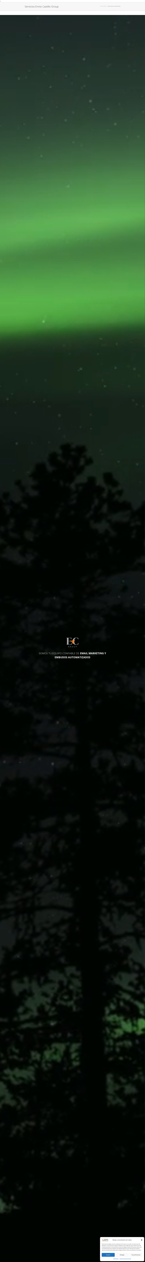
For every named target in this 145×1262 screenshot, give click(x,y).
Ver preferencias (136, 1255)
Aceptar (108, 1255)
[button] (141, 1240)
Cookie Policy (116, 1258)
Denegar (122, 1255)
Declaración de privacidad (125, 1258)
